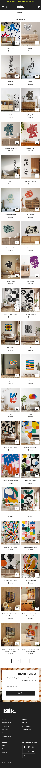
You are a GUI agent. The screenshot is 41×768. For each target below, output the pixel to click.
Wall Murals (5, 726)
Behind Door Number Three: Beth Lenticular (30, 650)
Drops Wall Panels (30, 580)
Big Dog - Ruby (30, 148)
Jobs (24, 733)
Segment (10, 381)
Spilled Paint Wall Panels (10, 514)
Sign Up (20, 693)
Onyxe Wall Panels (30, 314)
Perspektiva (10, 347)
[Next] (31, 661)
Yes (30, 347)
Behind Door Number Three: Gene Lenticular (10, 615)
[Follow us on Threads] (33, 747)
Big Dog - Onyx (30, 115)
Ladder (10, 81)
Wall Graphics (6, 723)
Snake (10, 181)
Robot (30, 81)
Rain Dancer (30, 281)
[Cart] (38, 7)
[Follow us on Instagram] (24, 751)
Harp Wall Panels (30, 480)
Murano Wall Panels (30, 447)
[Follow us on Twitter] (29, 747)
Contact (5, 749)
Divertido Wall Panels (30, 547)
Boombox (30, 248)
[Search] (7, 7)
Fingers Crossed (11, 214)
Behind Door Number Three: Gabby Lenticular (10, 650)
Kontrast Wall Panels (30, 514)
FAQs (4, 745)
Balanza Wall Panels (10, 314)
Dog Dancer (30, 214)
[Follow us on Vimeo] (24, 755)
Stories (24, 723)
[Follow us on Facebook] (24, 747)
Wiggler (10, 115)
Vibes (30, 381)
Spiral (30, 414)
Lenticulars (5, 733)
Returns (4, 752)
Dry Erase (5, 729)
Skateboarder (10, 248)
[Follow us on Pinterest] (29, 751)
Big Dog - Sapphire (10, 148)
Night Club (10, 48)
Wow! (10, 414)
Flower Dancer (10, 281)
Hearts (30, 48)
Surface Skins (6, 736)
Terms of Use (26, 729)
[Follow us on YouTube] (33, 751)
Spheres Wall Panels (10, 580)
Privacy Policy (26, 726)
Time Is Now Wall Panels (10, 480)
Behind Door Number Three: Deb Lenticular (30, 615)
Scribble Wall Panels (10, 547)
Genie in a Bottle (30, 181)
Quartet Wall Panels (10, 447)
